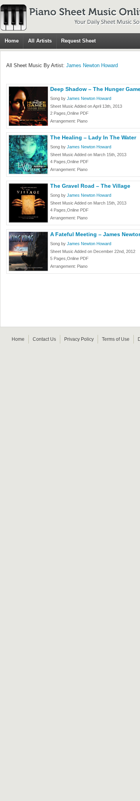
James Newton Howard (92, 65)
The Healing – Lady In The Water (93, 137)
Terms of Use (116, 339)
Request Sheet (78, 41)
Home (12, 41)
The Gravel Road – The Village (90, 186)
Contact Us (44, 339)
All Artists (40, 41)
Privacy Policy (79, 339)
